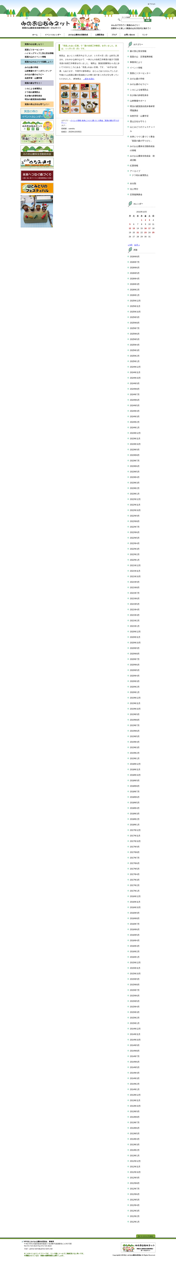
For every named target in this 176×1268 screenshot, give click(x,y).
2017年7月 (135, 858)
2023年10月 (135, 444)
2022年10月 (135, 510)
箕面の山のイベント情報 (35, 57)
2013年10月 (135, 1106)
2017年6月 (135, 863)
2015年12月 (135, 962)
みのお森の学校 (31, 67)
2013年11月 (135, 1100)
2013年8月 (135, 1117)
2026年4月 (135, 278)
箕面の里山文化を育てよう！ (37, 104)
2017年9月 (135, 847)
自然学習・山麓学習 (33, 78)
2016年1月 (135, 957)
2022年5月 (135, 538)
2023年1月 (135, 494)
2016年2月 (135, 951)
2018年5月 (135, 802)
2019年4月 (135, 742)
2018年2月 (135, 819)
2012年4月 (135, 1205)
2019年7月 (135, 725)
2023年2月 (135, 488)
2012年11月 (135, 1166)
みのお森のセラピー (139, 84)
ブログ (114, 35)
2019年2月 (135, 753)
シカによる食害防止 (33, 88)
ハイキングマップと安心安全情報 (39, 53)
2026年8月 (135, 256)
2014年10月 (135, 1040)
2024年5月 (135, 405)
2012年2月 (135, 1216)
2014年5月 (135, 1067)
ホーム (35, 35)
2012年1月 (135, 1222)
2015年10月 (135, 973)
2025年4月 (135, 345)
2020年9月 (135, 648)
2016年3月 (135, 946)
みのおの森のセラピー (34, 74)
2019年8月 (135, 720)
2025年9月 (135, 317)
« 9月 (130, 245)
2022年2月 (135, 554)
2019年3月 (135, 747)
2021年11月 (135, 571)
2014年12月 (135, 1029)
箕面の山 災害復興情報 (141, 56)
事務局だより (136, 62)
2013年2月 (135, 1150)
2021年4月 (135, 609)
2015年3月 (135, 1012)
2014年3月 (135, 1078)
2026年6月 (135, 267)
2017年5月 (135, 869)
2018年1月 (135, 824)
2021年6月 (135, 598)
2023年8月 (135, 455)
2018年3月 (135, 813)
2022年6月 (135, 532)
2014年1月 (135, 1089)
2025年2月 (135, 356)
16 (145, 228)
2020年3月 (135, 681)
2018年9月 (135, 780)
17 (149, 228)
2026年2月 (135, 289)
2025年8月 (135, 323)
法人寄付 (134, 189)
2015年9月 (135, 979)
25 (153, 232)
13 (134, 228)
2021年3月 (135, 615)
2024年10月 (135, 378)
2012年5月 (135, 1200)
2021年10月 (135, 576)
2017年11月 (135, 835)
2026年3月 (135, 284)
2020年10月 (135, 642)
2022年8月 (135, 521)
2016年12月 (135, 896)
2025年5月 (135, 339)
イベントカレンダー (53, 35)
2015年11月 (135, 968)
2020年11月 (135, 637)
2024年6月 (135, 400)
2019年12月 (135, 698)
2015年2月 (135, 1017)
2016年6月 (135, 929)
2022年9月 (135, 516)
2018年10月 (135, 775)
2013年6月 (135, 1128)
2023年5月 (135, 471)
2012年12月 (135, 1161)
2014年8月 (135, 1051)
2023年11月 (135, 438)
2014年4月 (135, 1073)
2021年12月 (135, 565)
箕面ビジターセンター (34, 50)
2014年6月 (135, 1062)
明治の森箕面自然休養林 (35, 99)
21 (138, 232)
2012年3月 (135, 1211)
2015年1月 (135, 1023)
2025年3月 (135, 350)
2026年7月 (135, 262)
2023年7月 (135, 460)
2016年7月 (135, 924)
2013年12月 (135, 1095)
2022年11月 (135, 505)
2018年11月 (135, 769)
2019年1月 (135, 758)
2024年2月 (135, 422)
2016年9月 (135, 913)
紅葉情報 (134, 165)
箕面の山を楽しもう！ (34, 44)
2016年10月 (135, 907)
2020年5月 (135, 670)
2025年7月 (135, 328)
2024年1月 (135, 427)
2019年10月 (135, 709)
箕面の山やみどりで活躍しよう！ (39, 62)
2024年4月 (135, 411)
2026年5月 (135, 273)
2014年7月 (135, 1056)
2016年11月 (135, 902)
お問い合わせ (129, 35)
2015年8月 (135, 984)
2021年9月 (135, 582)
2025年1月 (135, 361)
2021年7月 (135, 593)
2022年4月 (135, 543)
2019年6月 (135, 731)
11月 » (137, 245)
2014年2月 (135, 1084)
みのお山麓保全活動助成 (78, 35)
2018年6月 (135, 797)
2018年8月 (135, 786)
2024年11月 (135, 372)
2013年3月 (135, 1144)
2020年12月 (135, 631)
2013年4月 (135, 1139)
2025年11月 (135, 306)
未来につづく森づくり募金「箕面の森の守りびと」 (90, 121)
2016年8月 (135, 918)
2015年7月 (135, 990)
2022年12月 (135, 499)
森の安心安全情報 (138, 51)
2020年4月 (135, 676)
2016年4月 (135, 940)
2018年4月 (135, 808)
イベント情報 (75, 120)
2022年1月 (135, 560)
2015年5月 (135, 1001)
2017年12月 (135, 830)
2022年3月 (135, 549)
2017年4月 (135, 874)
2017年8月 (135, 852)
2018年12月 (135, 764)
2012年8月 (135, 1183)
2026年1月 (135, 295)
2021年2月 (135, 620)
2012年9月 (135, 1177)
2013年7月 (135, 1122)
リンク (145, 35)
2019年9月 (135, 714)
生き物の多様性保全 (33, 96)
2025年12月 (135, 300)
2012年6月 (135, 1194)
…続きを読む (88, 79)
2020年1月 (135, 692)
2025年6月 (135, 334)
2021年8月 (135, 587)
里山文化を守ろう (138, 121)
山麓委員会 (99, 35)
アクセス (152, 4)
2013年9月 (135, 1111)
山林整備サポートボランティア (38, 71)
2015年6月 (135, 995)
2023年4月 (135, 477)
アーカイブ (135, 171)
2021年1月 (135, 626)
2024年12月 (135, 367)
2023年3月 (135, 482)
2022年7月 (135, 527)
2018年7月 (135, 791)
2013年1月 (135, 1155)
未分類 (133, 183)
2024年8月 (135, 389)
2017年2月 (135, 885)
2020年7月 (135, 659)
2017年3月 (135, 880)
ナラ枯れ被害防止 (32, 92)
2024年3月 (135, 416)
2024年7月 (135, 394)
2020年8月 (135, 653)
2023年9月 (135, 449)
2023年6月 (135, 466)
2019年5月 (135, 736)
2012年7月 (135, 1188)
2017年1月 (135, 891)
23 (145, 232)
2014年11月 (135, 1034)
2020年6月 (135, 665)
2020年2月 (135, 687)
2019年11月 (135, 703)
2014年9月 (135, 1045)
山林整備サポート (138, 101)
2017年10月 (135, 841)
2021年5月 (135, 604)
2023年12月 (135, 433)
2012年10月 (135, 1172)
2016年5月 (135, 935)
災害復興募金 (136, 194)
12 (130, 228)
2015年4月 (135, 1006)
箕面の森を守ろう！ (33, 83)
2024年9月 (135, 383)
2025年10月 (135, 312)
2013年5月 (135, 1133)
